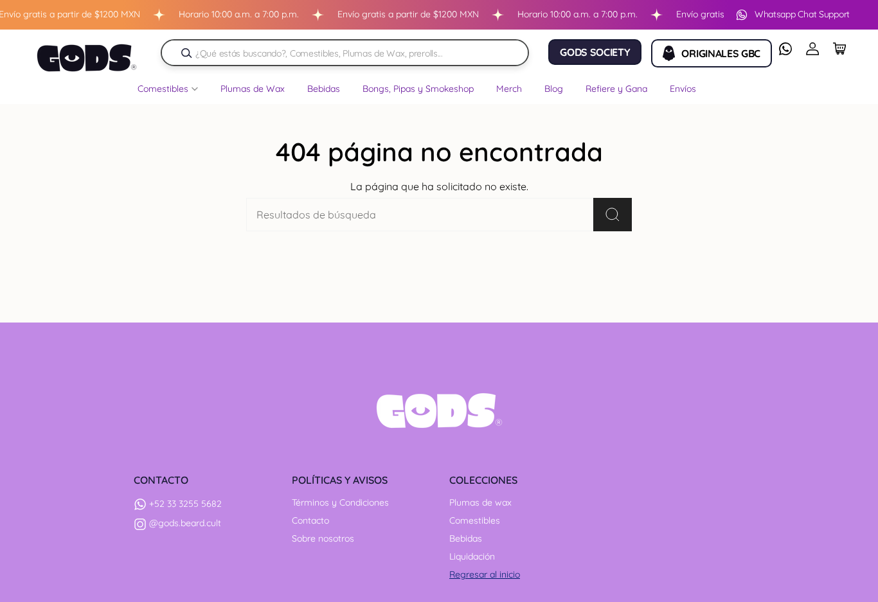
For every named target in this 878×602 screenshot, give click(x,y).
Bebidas (465, 538)
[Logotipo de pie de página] (439, 410)
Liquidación (472, 556)
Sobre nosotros (323, 538)
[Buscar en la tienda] (612, 214)
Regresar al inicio (484, 574)
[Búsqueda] (186, 53)
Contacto (310, 520)
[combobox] (351, 53)
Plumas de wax (480, 502)
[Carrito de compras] (839, 48)
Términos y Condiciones (340, 502)
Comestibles (474, 520)
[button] (168, 92)
